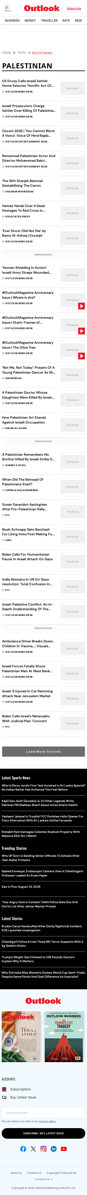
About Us (16, 1173)
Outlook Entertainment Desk (26, 142)
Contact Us (34, 1173)
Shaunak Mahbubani (19, 191)
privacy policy (47, 1121)
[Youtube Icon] (63, 1148)
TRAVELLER (49, 20)
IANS (8, 540)
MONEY (30, 20)
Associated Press (17, 216)
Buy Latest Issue (23, 1097)
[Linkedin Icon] (53, 1148)
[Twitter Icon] (33, 1148)
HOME (6, 53)
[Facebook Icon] (23, 1148)
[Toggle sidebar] (11, 8)
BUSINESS (12, 20)
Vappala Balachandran (21, 490)
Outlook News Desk (19, 92)
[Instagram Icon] (43, 1148)
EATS (66, 20)
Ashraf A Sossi (15, 465)
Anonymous (13, 378)
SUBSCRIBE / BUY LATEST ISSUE (43, 1133)
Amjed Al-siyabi (16, 428)
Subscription (20, 1089)
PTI (7, 515)
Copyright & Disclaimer (61, 1173)
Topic (21, 53)
